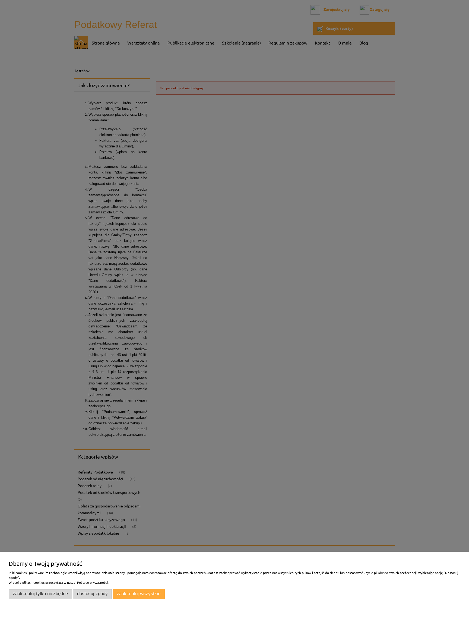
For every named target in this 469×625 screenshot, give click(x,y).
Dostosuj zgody (92, 593)
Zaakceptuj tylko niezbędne (40, 593)
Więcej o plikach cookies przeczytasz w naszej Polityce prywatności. (59, 582)
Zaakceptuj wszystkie (138, 593)
